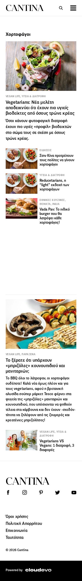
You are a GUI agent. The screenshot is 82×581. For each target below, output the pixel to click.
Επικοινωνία (17, 530)
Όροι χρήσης (17, 516)
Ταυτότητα (15, 537)
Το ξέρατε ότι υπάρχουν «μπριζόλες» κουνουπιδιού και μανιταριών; (35, 365)
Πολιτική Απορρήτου (24, 523)
